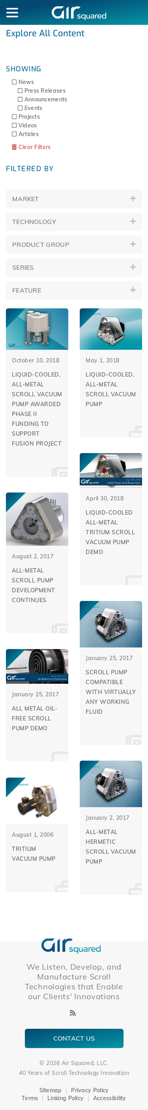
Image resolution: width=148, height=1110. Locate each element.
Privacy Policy (90, 1090)
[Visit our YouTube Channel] (84, 1013)
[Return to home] (71, 945)
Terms (30, 1098)
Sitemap (50, 1090)
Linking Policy (65, 1098)
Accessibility (109, 1098)
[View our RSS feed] (73, 1013)
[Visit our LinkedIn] (61, 1013)
